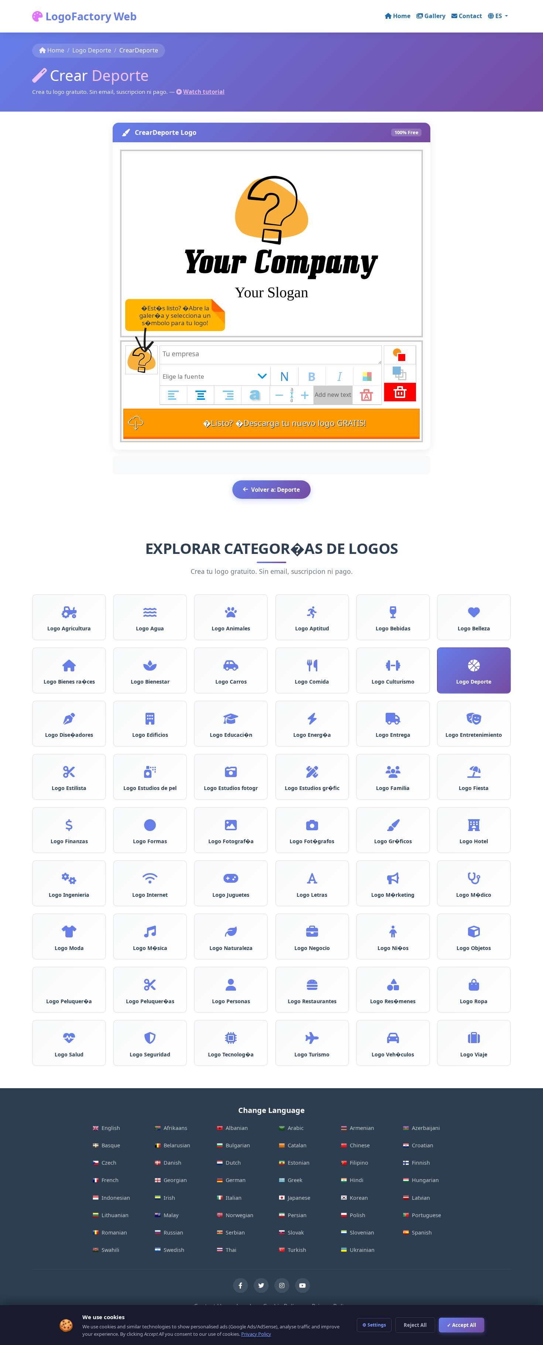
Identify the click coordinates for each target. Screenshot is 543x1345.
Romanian (114, 1232)
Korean (359, 1197)
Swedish (174, 1249)
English (111, 1127)
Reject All (415, 1325)
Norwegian (239, 1215)
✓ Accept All (461, 1325)
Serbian (235, 1232)
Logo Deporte (91, 50)
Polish (357, 1215)
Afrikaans (175, 1127)
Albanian (237, 1127)
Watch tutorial (204, 91)
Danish (172, 1162)
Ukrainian (362, 1249)
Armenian (362, 1127)
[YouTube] (302, 1285)
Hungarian (425, 1180)
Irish (169, 1197)
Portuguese (426, 1215)
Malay (171, 1215)
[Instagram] (281, 1285)
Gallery (434, 16)
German (236, 1180)
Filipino (359, 1162)
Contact (470, 16)
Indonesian (116, 1197)
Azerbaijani (426, 1127)
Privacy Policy (256, 1334)
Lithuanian (115, 1215)
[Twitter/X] (261, 1285)
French (110, 1180)
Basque (111, 1145)
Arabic (296, 1127)
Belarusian (177, 1145)
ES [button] (499, 16)
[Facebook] (240, 1285)
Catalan (297, 1145)
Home (401, 16)
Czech (109, 1162)
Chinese (360, 1145)
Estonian (299, 1162)
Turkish (297, 1249)
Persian (297, 1215)
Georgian (175, 1180)
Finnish (421, 1162)
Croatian (422, 1145)
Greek (295, 1180)
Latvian (421, 1197)
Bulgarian (238, 1145)
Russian (173, 1232)
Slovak (296, 1232)
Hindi (356, 1180)
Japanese (299, 1197)
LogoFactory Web (90, 16)
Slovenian (362, 1232)
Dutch (233, 1162)
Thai (231, 1249)
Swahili (110, 1249)
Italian (234, 1197)
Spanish (422, 1232)
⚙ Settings (374, 1325)
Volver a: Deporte (275, 489)
